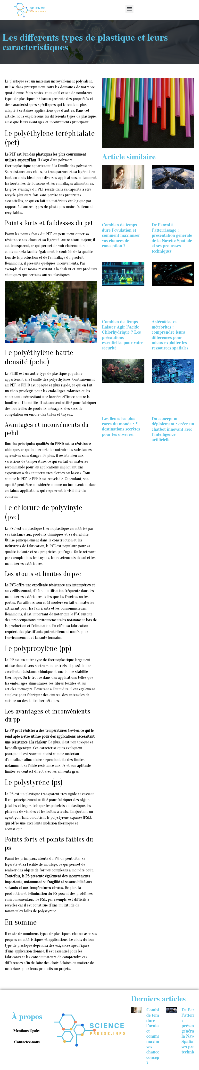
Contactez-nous (27, 1041)
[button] (129, 9)
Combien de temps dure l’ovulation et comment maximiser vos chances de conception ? (121, 235)
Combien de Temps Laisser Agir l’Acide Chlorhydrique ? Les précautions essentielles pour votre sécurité (122, 334)
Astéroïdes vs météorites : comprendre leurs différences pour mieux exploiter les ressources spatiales (170, 334)
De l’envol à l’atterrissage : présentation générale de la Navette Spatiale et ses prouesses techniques (172, 237)
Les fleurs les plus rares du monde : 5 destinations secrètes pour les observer (121, 426)
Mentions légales (26, 1030)
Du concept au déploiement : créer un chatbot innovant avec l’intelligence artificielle (173, 429)
